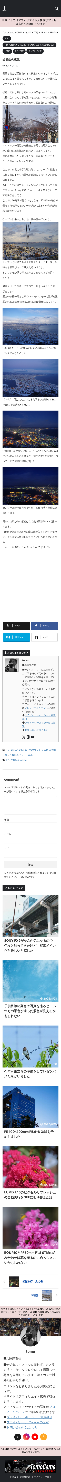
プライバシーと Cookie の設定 (28, 1422)
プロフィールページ (35, 707)
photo (23, 760)
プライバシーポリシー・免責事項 (29, 1417)
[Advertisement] (30, 584)
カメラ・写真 (26, 755)
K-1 (7, 760)
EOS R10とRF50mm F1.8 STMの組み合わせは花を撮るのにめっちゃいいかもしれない (30, 1258)
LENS (5, 755)
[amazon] (43, 1436)
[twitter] (24, 737)
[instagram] (28, 737)
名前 (6, 819)
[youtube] (33, 737)
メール (7, 833)
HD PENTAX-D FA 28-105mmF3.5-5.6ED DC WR (31, 749)
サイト (7, 848)
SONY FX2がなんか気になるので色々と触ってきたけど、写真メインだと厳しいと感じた (30, 946)
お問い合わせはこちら (36, 729)
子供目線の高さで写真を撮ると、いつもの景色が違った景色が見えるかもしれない (30, 1011)
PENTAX (13, 755)
